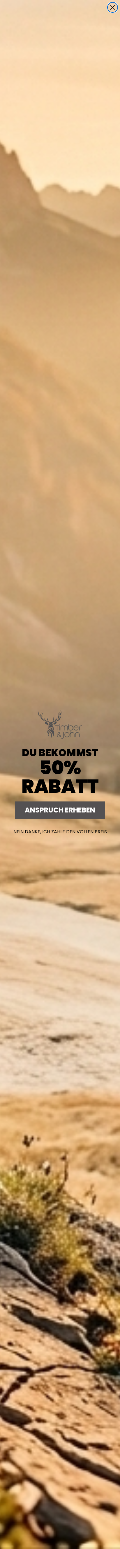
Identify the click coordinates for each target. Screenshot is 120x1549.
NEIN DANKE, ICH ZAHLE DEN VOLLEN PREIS (60, 831)
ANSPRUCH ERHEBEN (60, 810)
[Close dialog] (112, 7)
